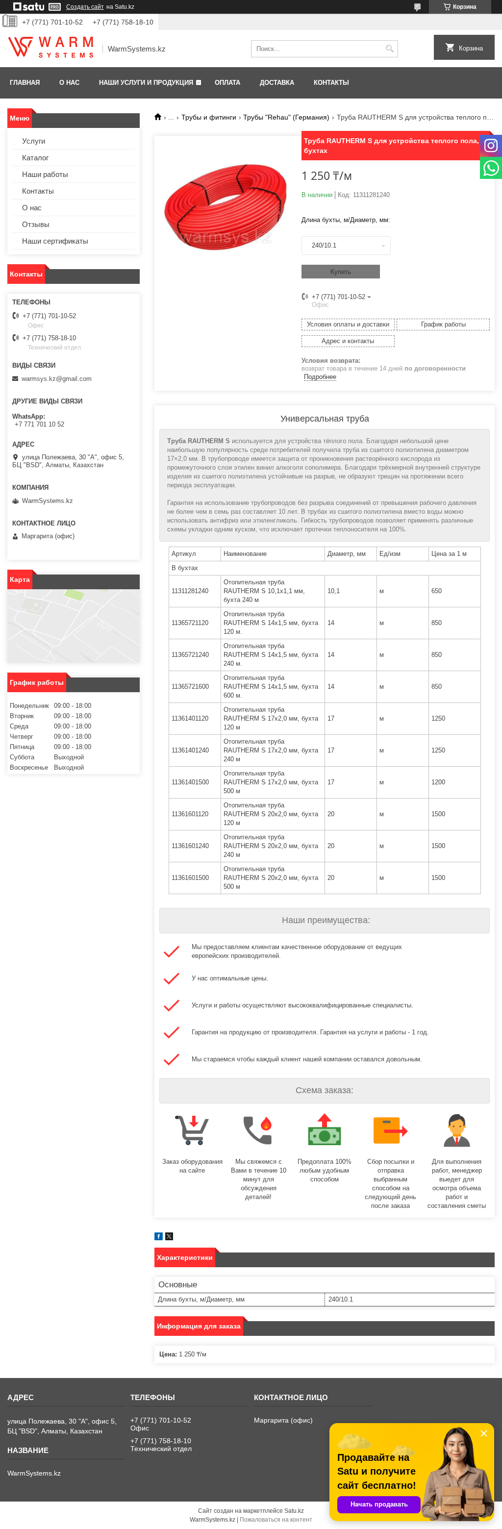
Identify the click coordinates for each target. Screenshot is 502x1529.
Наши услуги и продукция (146, 82)
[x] (169, 1238)
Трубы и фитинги (208, 117)
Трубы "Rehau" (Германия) (286, 117)
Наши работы (45, 174)
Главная (25, 82)
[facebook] (158, 1238)
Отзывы (36, 224)
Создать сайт (85, 6)
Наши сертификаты (55, 241)
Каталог (35, 157)
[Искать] (389, 48)
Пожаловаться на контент (276, 1519)
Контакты (331, 82)
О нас (69, 82)
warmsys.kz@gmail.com (57, 378)
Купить (340, 272)
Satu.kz (294, 1510)
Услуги (33, 141)
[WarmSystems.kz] (51, 49)
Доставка (277, 82)
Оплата (227, 82)
